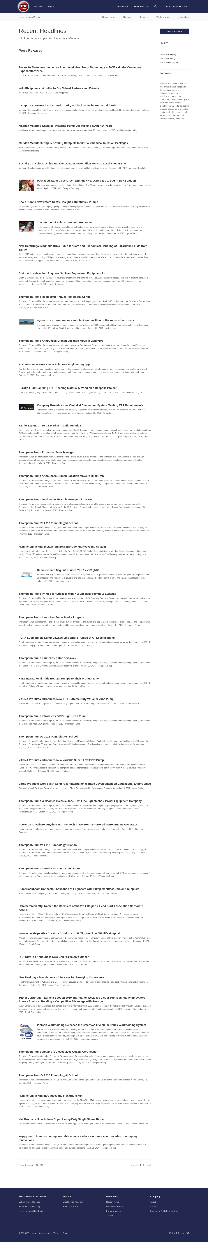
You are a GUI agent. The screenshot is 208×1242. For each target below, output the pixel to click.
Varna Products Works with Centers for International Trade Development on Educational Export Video (85, 783)
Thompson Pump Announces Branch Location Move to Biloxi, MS (61, 475)
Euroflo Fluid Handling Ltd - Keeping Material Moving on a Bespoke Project (67, 388)
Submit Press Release (176, 6)
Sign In (51, 6)
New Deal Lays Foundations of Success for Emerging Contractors (61, 977)
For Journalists (166, 73)
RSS (166, 43)
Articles (109, 1215)
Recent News (112, 1202)
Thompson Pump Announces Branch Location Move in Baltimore (61, 340)
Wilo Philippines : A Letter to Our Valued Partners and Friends (59, 88)
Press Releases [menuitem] (141, 6)
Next (149, 1165)
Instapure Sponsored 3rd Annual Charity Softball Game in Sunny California (67, 105)
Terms (56, 1233)
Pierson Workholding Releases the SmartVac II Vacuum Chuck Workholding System (91, 1025)
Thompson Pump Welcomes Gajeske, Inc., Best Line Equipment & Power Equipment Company (80, 801)
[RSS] (162, 43)
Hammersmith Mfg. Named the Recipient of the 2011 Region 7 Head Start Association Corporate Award (81, 908)
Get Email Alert (174, 31)
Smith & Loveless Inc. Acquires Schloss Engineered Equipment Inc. (63, 273)
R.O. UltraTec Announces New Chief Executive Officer (54, 956)
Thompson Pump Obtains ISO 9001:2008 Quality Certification (58, 1051)
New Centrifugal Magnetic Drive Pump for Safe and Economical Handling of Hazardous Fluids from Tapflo (83, 247)
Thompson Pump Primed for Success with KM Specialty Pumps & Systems (67, 593)
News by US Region (169, 63)
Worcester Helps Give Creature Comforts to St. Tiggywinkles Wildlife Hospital (69, 933)
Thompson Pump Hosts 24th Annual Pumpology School (55, 296)
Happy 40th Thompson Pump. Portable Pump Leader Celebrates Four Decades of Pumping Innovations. (78, 1138)
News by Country (167, 58)
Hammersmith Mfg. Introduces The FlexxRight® (68, 570)
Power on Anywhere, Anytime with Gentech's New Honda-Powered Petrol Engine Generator (78, 824)
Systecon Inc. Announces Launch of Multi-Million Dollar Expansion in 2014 (85, 320)
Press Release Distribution (31, 1211)
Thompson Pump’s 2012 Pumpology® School (48, 736)
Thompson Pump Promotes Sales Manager (46, 452)
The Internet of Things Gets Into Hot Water (64, 222)
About (153, 1202)
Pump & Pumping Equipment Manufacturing (53, 38)
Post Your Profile (71, 1206)
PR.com (30, 1233)
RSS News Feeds (114, 1206)
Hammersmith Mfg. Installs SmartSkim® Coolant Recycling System (62, 546)
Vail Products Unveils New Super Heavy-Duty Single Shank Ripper (62, 1119)
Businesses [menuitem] (122, 6)
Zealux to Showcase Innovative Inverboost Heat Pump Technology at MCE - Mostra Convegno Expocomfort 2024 (80, 69)
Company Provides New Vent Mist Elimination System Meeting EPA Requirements (90, 405)
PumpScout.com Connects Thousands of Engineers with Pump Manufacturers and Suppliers (79, 889)
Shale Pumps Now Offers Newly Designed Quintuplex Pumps (58, 202)
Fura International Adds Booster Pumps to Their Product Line (59, 678)
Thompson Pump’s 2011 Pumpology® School (48, 845)
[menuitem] (155, 6)
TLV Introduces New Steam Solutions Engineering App (54, 364)
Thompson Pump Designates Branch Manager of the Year (56, 499)
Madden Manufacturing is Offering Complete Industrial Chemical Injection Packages (73, 143)
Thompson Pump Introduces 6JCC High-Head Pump (52, 716)
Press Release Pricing (29, 1206)
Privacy (66, 1233)
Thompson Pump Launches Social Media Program (51, 617)
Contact (154, 1206)
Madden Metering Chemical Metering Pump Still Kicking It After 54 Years (66, 125)
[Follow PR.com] (186, 1233)
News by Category (168, 54)
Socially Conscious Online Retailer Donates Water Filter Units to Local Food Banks (73, 163)
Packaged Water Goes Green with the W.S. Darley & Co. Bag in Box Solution (86, 180)
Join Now (37, 6)
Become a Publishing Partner (164, 1211)
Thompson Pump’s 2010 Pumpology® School (48, 1075)
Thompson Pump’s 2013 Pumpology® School (48, 523)
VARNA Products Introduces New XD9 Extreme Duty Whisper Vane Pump (66, 699)
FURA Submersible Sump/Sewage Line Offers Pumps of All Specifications (67, 637)
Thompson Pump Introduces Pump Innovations (49, 868)
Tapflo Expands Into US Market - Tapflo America (50, 425)
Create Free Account (73, 1202)
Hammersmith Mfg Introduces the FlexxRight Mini (51, 1095)
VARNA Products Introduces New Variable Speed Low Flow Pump (61, 760)
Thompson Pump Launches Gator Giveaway (47, 658)
